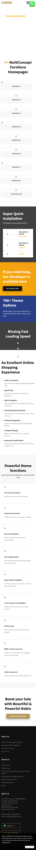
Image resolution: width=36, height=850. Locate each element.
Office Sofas (5, 768)
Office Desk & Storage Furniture (12, 776)
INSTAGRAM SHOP (16, 194)
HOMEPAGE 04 (16, 127)
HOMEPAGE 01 (16, 86)
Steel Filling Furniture (9, 779)
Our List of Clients (7, 748)
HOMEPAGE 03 (16, 113)
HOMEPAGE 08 (16, 180)
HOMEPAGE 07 (16, 167)
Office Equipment (7, 782)
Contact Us (5, 751)
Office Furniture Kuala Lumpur (12, 742)
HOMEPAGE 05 (16, 140)
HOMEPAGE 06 (16, 154)
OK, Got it (29, 847)
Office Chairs (5, 765)
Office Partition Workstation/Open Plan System (15, 772)
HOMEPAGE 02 (16, 100)
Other (3, 786)
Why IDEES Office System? (10, 745)
